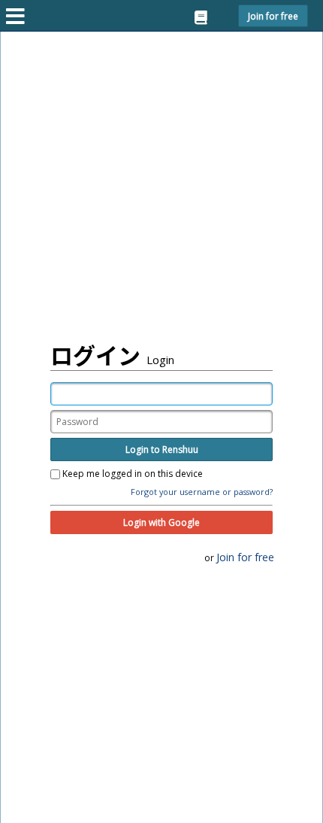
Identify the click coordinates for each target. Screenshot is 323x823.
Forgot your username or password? (202, 491)
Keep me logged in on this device (131, 474)
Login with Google (161, 522)
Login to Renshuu (161, 449)
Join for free (273, 16)
